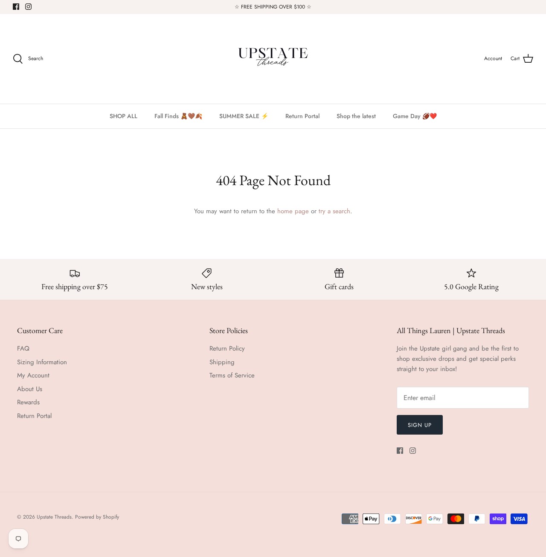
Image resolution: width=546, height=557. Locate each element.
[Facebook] (16, 6)
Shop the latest (356, 116)
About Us (29, 389)
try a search (334, 211)
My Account (33, 375)
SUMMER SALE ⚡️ (243, 116)
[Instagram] (28, 6)
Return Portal (302, 116)
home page (293, 211)
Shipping (222, 362)
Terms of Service (232, 375)
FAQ (23, 348)
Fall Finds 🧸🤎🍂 (178, 116)
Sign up (420, 425)
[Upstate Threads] (273, 59)
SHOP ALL (123, 116)
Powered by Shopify (97, 517)
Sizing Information (42, 362)
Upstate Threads (54, 517)
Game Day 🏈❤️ (415, 116)
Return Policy (227, 348)
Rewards (28, 402)
